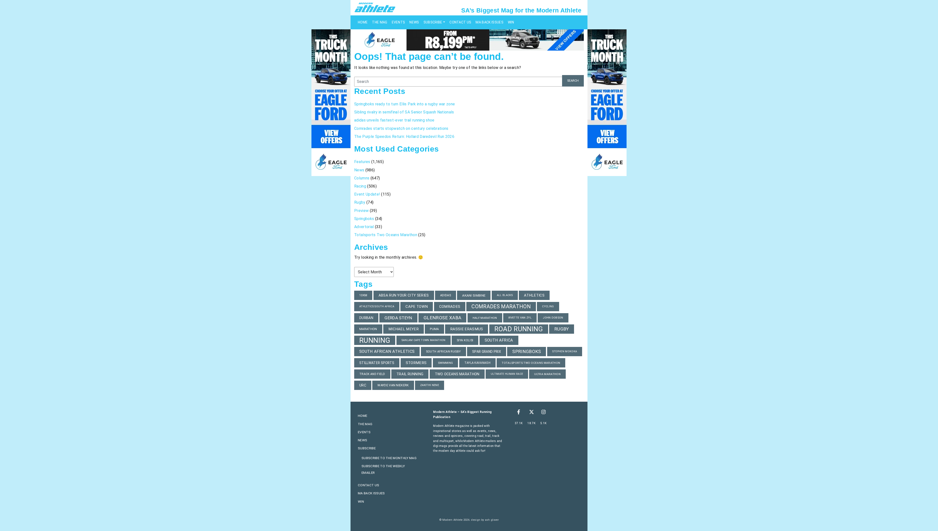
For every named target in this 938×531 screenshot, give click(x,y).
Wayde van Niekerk (393, 385)
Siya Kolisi (465, 340)
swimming (445, 363)
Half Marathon (485, 318)
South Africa (499, 340)
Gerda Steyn (398, 317)
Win (511, 22)
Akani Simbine (473, 295)
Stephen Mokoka (564, 351)
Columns (361, 178)
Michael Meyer (403, 329)
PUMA (434, 329)
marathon (368, 329)
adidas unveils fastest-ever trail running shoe (394, 120)
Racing (360, 186)
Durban (366, 318)
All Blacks (505, 295)
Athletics (534, 295)
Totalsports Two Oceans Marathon (385, 234)
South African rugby (443, 351)
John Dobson (553, 317)
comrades (449, 306)
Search (573, 80)
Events (398, 22)
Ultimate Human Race (507, 374)
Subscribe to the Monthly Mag (389, 458)
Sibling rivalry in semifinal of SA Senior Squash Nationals (404, 112)
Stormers (416, 363)
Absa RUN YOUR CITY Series (404, 295)
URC (362, 385)
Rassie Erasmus (466, 329)
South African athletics (387, 351)
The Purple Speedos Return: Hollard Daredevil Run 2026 (404, 136)
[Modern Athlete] (375, 7)
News (414, 22)
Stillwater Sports (376, 363)
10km (363, 295)
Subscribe (433, 22)
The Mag (379, 22)
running (374, 340)
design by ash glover (485, 519)
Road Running (518, 329)
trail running (409, 374)
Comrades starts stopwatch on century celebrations (401, 128)
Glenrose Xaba (442, 318)
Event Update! (367, 194)
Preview (361, 210)
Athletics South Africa (376, 306)
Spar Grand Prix (486, 352)
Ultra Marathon (547, 374)
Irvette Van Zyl (520, 317)
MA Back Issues (489, 22)
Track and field (372, 374)
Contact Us (460, 22)
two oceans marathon (457, 374)
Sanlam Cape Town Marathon (424, 340)
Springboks (364, 218)
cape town (416, 306)
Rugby (359, 202)
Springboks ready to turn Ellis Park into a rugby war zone (404, 104)
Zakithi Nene (429, 385)
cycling (548, 306)
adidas (445, 295)
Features (362, 161)
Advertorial (364, 226)
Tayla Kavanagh (477, 363)
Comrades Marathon (501, 306)
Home (363, 22)
